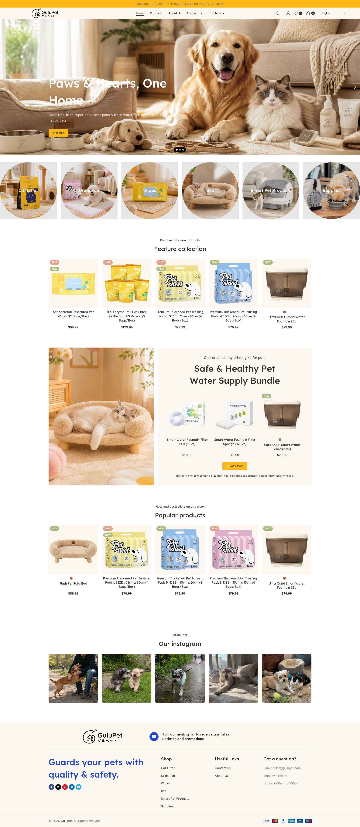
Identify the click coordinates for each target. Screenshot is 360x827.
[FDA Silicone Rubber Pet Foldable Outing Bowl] (233, 549)
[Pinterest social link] (65, 787)
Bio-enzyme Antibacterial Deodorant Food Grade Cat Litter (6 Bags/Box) (126, 582)
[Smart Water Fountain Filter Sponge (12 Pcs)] (235, 414)
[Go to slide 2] (180, 150)
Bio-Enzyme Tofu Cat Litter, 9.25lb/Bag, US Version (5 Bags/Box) (127, 316)
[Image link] (102, 736)
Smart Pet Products (175, 798)
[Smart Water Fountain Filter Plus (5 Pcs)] (187, 414)
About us (221, 776)
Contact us (223, 768)
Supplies (167, 806)
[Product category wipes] (149, 190)
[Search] (278, 13)
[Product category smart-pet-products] (270, 190)
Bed (163, 791)
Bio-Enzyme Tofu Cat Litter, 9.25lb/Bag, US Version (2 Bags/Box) (180, 582)
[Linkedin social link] (72, 787)
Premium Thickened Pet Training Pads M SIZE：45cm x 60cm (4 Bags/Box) (233, 316)
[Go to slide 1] (177, 150)
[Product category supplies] (331, 190)
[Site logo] (45, 13)
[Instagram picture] (73, 678)
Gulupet (66, 821)
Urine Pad (168, 776)
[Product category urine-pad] (89, 190)
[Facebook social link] (51, 787)
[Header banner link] (180, 4)
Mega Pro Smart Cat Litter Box (286, 578)
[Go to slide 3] (183, 150)
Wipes (165, 783)
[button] (4, 87)
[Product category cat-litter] (28, 190)
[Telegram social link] (78, 787)
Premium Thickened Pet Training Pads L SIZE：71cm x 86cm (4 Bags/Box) (180, 316)
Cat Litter (168, 768)
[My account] (288, 13)
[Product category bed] (210, 190)
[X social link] (58, 787)
